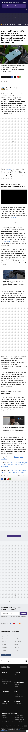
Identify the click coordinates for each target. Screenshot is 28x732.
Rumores (4, 644)
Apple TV (4, 641)
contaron (9, 169)
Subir (22, 667)
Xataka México (5, 715)
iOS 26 (16, 650)
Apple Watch (17, 641)
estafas (15, 475)
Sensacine (16, 684)
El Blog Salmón (17, 703)
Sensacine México (18, 717)
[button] (12, 88)
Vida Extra (16, 677)
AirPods (16, 638)
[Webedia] (5, 668)
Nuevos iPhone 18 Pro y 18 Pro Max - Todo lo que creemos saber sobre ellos (14, 464)
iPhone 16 (14, 602)
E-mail (20, 77)
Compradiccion (5, 707)
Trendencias (4, 703)
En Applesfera (6, 279)
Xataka (3, 674)
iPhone (8, 475)
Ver (14, 536)
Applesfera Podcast (6, 636)
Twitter (15, 77)
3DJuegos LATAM (18, 715)
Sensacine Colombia (19, 719)
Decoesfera (4, 705)
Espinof (16, 686)
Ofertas (16, 644)
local (25, 475)
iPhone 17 (4, 650)
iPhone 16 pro (22, 602)
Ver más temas (6, 655)
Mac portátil (4, 638)
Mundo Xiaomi (5, 683)
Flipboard (18, 77)
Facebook (12, 77)
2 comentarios (6, 77)
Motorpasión (17, 694)
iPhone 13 (13, 217)
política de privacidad (21, 616)
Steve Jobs (5, 24)
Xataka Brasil (4, 717)
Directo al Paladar (6, 694)
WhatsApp (4, 647)
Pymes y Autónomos (19, 705)
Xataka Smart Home (6, 681)
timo (20, 475)
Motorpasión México (19, 721)
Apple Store (6, 241)
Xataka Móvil (4, 677)
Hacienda (19, 24)
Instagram (17, 623)
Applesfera (4, 679)
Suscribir (23, 613)
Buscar (26, 661)
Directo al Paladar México (7, 721)
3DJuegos (16, 674)
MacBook (16, 647)
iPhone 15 (12, 24)
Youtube (14, 623)
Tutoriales (16, 636)
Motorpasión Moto (18, 696)
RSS (20, 623)
